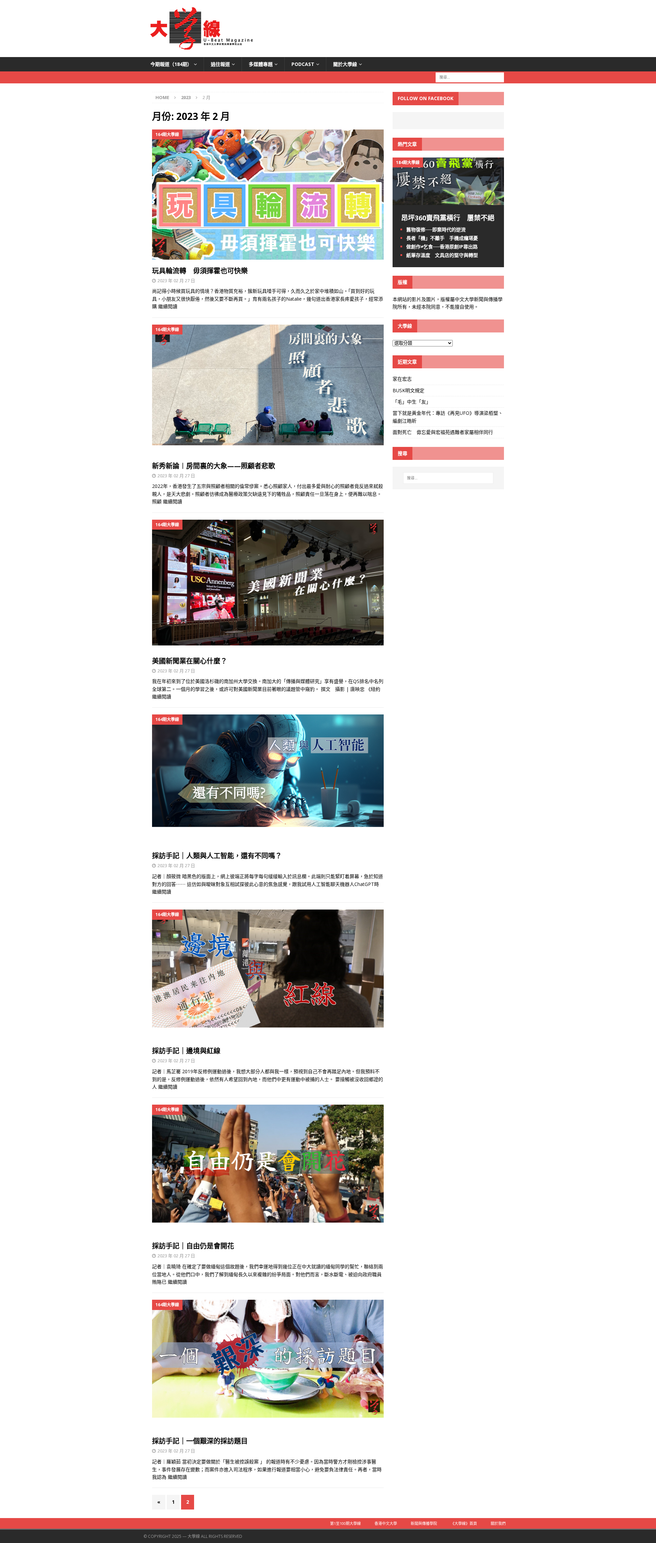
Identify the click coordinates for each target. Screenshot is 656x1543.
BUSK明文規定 (408, 390)
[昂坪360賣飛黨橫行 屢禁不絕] (448, 200)
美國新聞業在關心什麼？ (189, 661)
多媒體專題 (261, 64)
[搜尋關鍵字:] (470, 77)
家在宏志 (402, 378)
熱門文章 (407, 144)
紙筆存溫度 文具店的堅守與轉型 (442, 255)
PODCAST (302, 64)
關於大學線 (345, 64)
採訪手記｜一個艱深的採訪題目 (200, 1441)
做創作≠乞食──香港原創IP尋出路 (442, 246)
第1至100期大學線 (345, 1523)
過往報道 (220, 64)
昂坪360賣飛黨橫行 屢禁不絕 (447, 217)
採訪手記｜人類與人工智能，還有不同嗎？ (217, 855)
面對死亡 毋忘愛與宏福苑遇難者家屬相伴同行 (443, 432)
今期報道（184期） (171, 64)
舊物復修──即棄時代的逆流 (436, 229)
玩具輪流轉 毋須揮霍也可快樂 (200, 270)
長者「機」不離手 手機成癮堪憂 (442, 238)
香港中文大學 (385, 1523)
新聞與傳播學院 (424, 1523)
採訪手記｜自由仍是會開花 (193, 1246)
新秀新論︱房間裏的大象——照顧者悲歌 (213, 465)
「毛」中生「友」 (412, 401)
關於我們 (498, 1523)
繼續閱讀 (167, 306)
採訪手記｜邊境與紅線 (186, 1050)
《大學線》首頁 (464, 1523)
